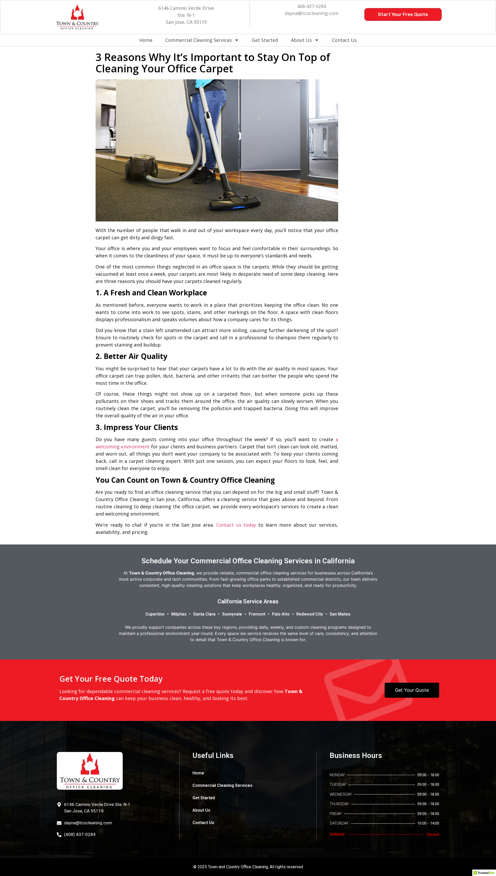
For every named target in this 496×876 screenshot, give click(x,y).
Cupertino (155, 614)
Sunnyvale (232, 614)
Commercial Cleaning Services (198, 40)
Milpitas (179, 614)
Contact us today (236, 525)
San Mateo (340, 614)
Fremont (257, 614)
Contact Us (344, 40)
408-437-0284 (311, 6)
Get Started (265, 40)
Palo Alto (281, 614)
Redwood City (309, 614)
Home (145, 40)
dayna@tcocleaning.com (311, 13)
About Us (301, 40)
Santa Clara (204, 614)
